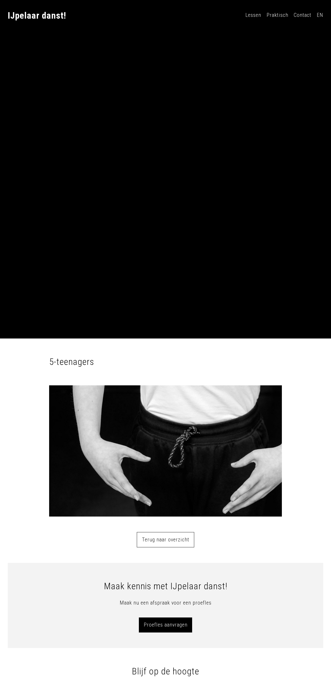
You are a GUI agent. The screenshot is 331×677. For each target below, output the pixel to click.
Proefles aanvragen (165, 625)
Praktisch (277, 15)
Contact (302, 15)
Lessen (253, 15)
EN (320, 15)
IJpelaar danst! (37, 15)
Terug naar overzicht (165, 539)
